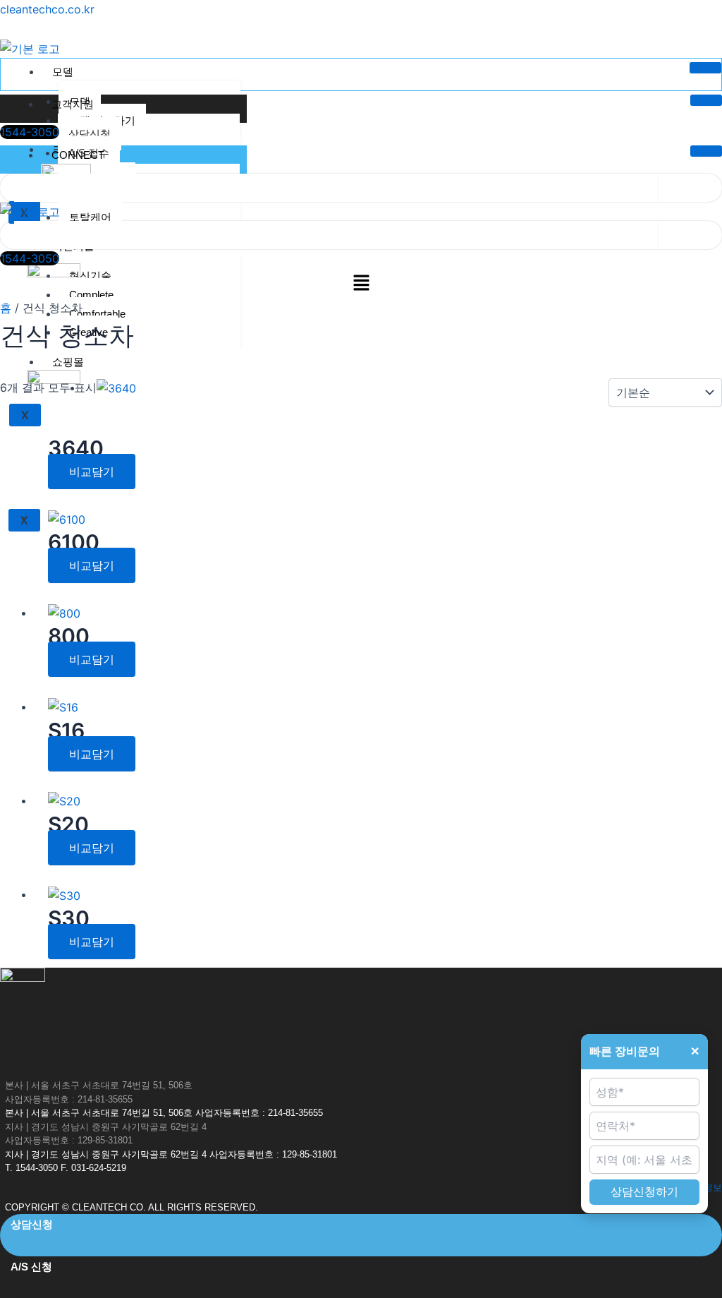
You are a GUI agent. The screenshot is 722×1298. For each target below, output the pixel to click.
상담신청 (89, 134)
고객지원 (72, 104)
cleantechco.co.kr (47, 9)
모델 (62, 72)
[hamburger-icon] (705, 67)
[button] (361, 283)
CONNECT (77, 155)
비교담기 (91, 471)
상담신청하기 (644, 1192)
